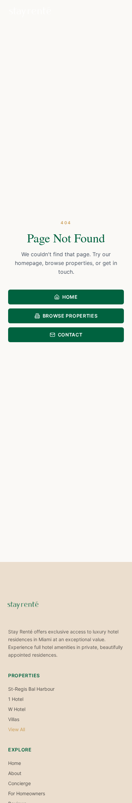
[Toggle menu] (117, 12)
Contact (70, 334)
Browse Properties (70, 316)
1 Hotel (15, 699)
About (14, 773)
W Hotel (16, 709)
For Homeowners (26, 793)
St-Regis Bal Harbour (31, 689)
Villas (13, 719)
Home (70, 297)
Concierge (19, 783)
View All (16, 729)
